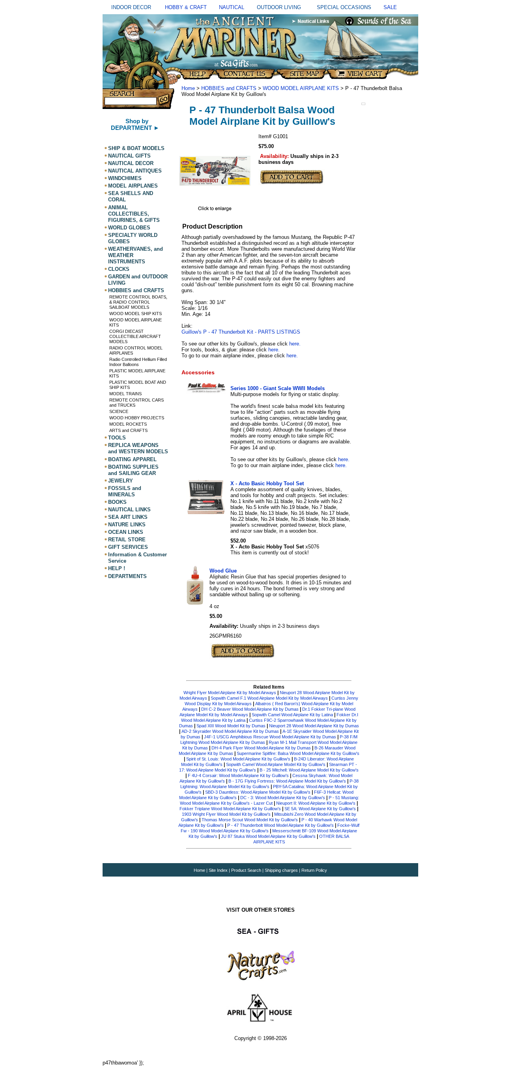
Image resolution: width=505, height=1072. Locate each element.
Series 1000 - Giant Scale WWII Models (277, 388)
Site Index (218, 870)
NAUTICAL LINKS (129, 510)
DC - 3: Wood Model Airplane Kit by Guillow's (282, 797)
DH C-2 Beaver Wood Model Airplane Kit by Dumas (250, 709)
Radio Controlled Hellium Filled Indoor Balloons (138, 362)
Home (188, 88)
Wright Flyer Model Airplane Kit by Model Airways (229, 692)
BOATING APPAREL (132, 459)
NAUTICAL (231, 7)
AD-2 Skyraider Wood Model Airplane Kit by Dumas (230, 731)
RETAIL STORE (127, 540)
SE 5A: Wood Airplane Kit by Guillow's (320, 808)
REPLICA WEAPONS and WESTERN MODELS (138, 448)
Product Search (246, 870)
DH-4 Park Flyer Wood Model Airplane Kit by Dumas (261, 747)
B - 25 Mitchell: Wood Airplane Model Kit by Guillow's (309, 770)
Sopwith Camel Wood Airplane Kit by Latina (292, 714)
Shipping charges (282, 870)
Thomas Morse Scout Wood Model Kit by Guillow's (250, 819)
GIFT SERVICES (128, 547)
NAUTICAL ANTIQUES (135, 171)
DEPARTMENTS (127, 576)
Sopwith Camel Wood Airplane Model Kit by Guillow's (275, 764)
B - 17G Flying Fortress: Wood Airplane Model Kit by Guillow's (287, 781)
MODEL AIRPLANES (133, 186)
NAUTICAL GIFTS (129, 156)
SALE (390, 7)
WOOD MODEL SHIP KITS (135, 313)
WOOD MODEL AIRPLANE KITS (301, 88)
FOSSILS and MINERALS (124, 491)
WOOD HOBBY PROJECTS (136, 417)
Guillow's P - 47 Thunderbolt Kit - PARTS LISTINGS (240, 332)
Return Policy (314, 870)
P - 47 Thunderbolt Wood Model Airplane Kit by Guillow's (280, 825)
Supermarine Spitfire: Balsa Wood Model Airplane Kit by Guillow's (298, 753)
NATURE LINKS (127, 525)
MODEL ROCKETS (128, 424)
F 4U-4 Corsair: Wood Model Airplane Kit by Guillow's (238, 775)
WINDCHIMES (125, 178)
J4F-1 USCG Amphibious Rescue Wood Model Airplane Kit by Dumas (270, 736)
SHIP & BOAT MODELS (136, 148)
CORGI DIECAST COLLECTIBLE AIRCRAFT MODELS (135, 336)
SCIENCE (118, 411)
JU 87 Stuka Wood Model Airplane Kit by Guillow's (268, 836)
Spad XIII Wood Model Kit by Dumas (231, 725)
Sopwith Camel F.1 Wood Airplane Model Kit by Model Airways (269, 698)
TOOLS (117, 438)
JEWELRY (120, 481)
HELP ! (116, 569)
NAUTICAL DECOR (130, 163)
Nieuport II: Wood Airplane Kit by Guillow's (315, 803)
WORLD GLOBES (129, 228)
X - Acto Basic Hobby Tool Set (267, 483)
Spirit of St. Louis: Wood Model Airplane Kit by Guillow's (238, 759)
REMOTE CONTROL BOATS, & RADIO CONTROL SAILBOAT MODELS (138, 302)
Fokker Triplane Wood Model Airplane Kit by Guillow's (230, 808)
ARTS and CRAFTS (128, 430)
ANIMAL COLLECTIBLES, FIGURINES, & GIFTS (134, 214)
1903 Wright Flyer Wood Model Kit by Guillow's (226, 814)
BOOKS (117, 502)
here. (295, 344)
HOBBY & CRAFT (186, 7)
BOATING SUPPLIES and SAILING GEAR (133, 470)
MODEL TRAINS (125, 393)
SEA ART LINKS (128, 517)
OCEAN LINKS (125, 532)
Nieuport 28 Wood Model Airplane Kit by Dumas (314, 725)
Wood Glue (223, 571)
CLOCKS (118, 269)
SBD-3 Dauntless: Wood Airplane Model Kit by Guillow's (257, 792)
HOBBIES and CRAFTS (136, 290)
